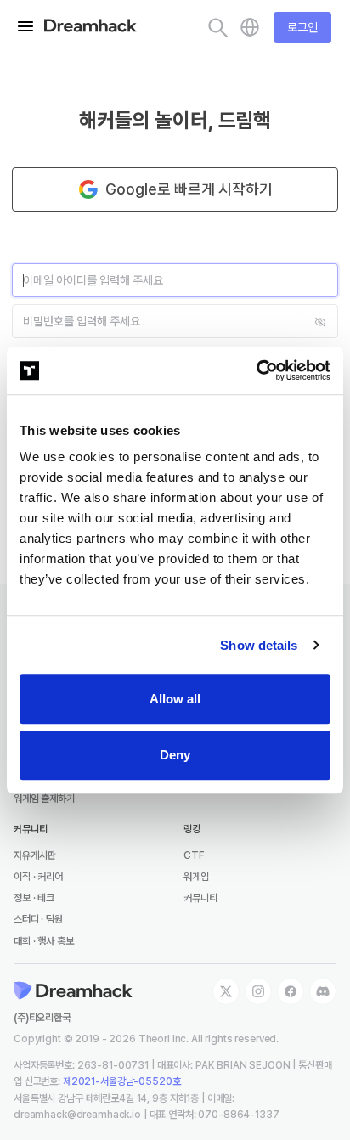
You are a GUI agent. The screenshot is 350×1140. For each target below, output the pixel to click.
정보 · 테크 (34, 898)
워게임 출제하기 (44, 798)
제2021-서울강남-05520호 (122, 1081)
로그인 (302, 27)
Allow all (175, 698)
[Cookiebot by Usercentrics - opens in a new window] (256, 370)
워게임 (196, 877)
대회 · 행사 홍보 (44, 941)
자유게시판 (34, 855)
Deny (175, 755)
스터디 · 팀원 (38, 919)
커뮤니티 (200, 898)
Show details (258, 645)
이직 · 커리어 (38, 877)
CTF (194, 855)
